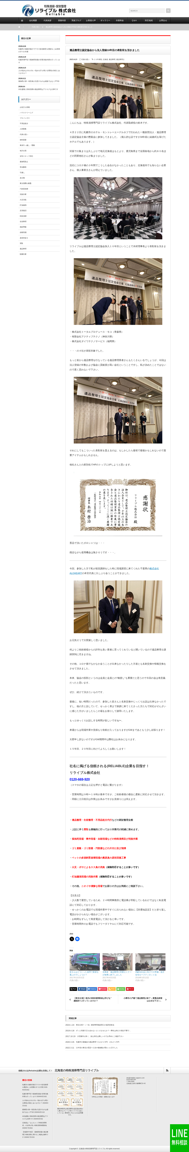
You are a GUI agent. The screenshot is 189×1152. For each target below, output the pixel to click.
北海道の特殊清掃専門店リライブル (92, 1149)
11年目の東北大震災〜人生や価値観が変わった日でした (97, 1048)
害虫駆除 (23, 167)
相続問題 (23, 227)
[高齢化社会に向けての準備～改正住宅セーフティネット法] (150, 961)
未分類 (22, 178)
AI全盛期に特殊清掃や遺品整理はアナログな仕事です (38, 89)
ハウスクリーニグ (26, 113)
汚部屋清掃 (24, 189)
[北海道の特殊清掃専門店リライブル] (48, 6)
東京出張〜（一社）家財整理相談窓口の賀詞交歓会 (95, 1025)
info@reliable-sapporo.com (135, 1078)
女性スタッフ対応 (26, 156)
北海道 (105, 59)
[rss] (167, 1070)
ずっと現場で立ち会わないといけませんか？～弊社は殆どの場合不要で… (103, 1031)
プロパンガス (25, 118)
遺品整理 (112, 59)
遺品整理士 (120, 59)
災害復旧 (23, 211)
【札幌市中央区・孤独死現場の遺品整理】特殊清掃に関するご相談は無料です (35, 1134)
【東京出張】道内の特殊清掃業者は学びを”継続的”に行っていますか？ (93, 999)
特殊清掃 (23, 216)
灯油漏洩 (23, 205)
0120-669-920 (131, 1079)
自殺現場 (23, 232)
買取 (21, 243)
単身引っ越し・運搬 (27, 145)
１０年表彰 (98, 59)
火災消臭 (23, 200)
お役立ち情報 (25, 107)
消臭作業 (23, 194)
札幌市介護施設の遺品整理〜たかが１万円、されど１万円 (97, 1042)
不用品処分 (24, 123)
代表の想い (85, 59)
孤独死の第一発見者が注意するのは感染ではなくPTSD (38, 81)
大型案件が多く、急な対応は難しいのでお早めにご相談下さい (100, 1036)
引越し (22, 172)
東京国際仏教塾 (25, 183)
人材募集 (23, 129)
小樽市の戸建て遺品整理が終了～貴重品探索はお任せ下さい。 (143, 999)
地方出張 (23, 151)
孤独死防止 (24, 162)
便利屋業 (23, 140)
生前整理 (23, 222)
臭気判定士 (24, 238)
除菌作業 (23, 254)
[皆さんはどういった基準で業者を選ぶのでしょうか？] (85, 961)
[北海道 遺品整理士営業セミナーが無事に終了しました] (118, 961)
